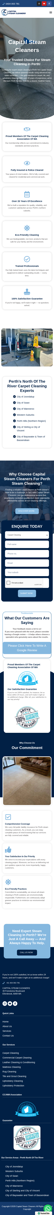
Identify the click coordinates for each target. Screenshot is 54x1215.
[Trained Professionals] (27, 259)
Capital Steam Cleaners (26, 1206)
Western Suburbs (25, 415)
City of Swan (23, 403)
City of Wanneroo (25, 409)
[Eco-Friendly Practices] (8, 882)
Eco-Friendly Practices (16, 889)
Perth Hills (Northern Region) (31, 421)
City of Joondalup (25, 396)
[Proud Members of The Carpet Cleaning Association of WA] (27, 129)
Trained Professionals (27, 266)
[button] (51, 12)
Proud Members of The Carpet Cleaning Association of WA (27, 137)
